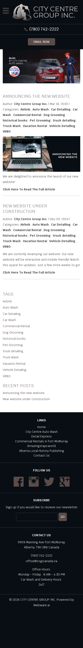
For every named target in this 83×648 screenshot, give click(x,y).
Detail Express (41, 436)
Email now (41, 42)
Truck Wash (12, 126)
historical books (15, 120)
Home (41, 427)
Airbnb (25, 109)
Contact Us (41, 455)
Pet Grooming (40, 120)
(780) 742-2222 (44, 29)
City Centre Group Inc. (38, 600)
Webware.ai (41, 605)
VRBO (7, 131)
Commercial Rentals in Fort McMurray (41, 441)
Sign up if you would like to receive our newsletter (41, 507)
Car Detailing (60, 109)
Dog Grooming (54, 115)
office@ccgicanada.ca (41, 561)
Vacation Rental (35, 126)
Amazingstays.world (41, 446)
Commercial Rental (27, 115)
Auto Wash (41, 109)
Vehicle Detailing (62, 126)
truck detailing (64, 120)
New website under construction (25, 208)
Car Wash (9, 320)
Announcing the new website (36, 96)
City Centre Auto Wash (42, 432)
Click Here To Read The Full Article (29, 189)
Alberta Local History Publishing (41, 451)
